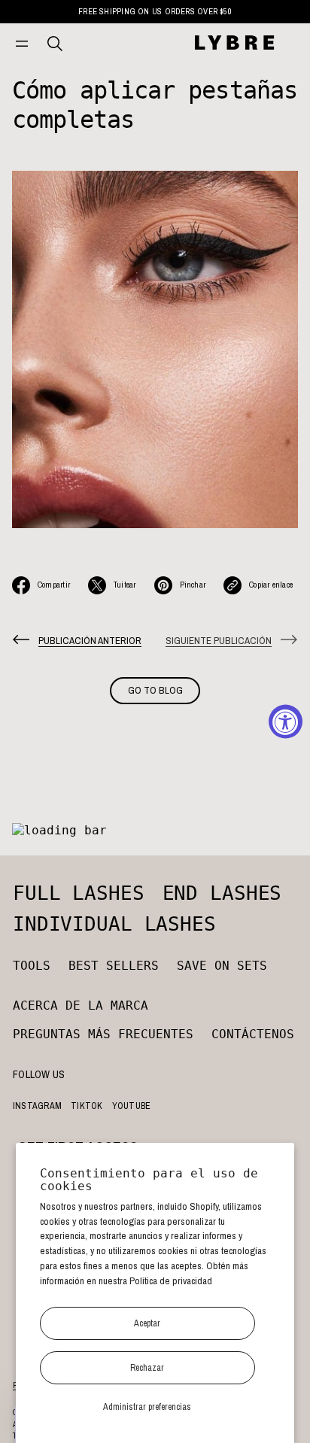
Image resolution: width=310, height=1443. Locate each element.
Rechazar (147, 1367)
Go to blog (155, 690)
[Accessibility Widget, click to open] (285, 722)
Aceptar (147, 1323)
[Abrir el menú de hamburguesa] (22, 43)
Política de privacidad (170, 1280)
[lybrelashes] (234, 44)
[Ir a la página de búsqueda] (54, 43)
